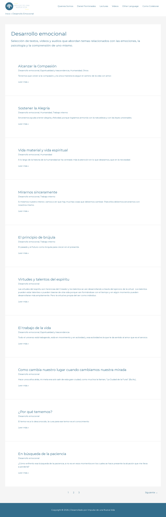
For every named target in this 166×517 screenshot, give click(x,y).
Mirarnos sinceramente (37, 192)
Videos (115, 6)
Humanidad (76, 70)
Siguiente (151, 492)
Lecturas (104, 6)
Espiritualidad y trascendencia (54, 70)
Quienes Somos (65, 6)
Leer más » (23, 81)
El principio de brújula (36, 237)
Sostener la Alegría (34, 108)
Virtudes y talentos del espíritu (43, 279)
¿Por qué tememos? (35, 412)
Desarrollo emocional (28, 70)
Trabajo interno (60, 112)
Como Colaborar (151, 6)
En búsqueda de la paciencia (42, 454)
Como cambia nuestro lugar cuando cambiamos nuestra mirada (72, 370)
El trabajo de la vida (34, 328)
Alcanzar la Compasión (37, 66)
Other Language (130, 6)
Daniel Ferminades (86, 6)
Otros (85, 70)
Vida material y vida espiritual (43, 150)
